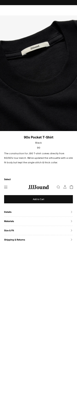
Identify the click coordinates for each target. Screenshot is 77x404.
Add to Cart (38, 199)
